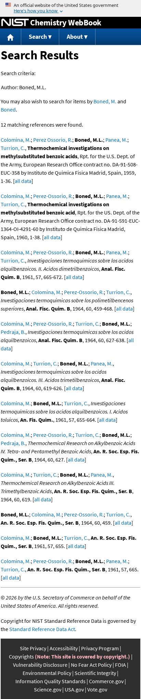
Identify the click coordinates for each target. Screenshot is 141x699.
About (75, 36)
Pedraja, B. (13, 331)
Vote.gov (97, 689)
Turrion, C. (13, 147)
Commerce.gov (106, 681)
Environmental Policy (47, 672)
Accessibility (64, 648)
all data (23, 180)
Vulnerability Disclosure (40, 664)
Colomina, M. (16, 139)
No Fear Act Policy (91, 664)
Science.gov (47, 689)
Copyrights (21, 656)
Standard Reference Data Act (42, 629)
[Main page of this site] (10, 36)
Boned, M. (104, 101)
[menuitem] (10, 36)
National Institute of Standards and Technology (15, 22)
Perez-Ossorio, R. (53, 196)
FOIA (120, 664)
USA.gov (74, 689)
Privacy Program (100, 648)
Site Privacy (33, 648)
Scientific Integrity (95, 672)
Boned (8, 109)
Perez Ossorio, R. (52, 139)
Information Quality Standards (50, 681)
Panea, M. (116, 139)
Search (38, 36)
